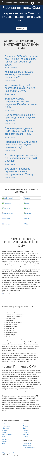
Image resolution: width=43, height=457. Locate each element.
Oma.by (4, 430)
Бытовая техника (29, 448)
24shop (4, 441)
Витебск (25, 432)
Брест (25, 428)
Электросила (6, 426)
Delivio (4, 436)
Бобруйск (26, 436)
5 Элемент (5, 428)
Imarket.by (5, 439)
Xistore (4, 432)
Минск (25, 424)
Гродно (25, 430)
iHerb (3, 443)
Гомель (25, 426)
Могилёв (26, 434)
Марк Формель (7, 434)
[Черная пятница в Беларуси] (14, 2)
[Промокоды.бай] (21, 453)
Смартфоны (27, 443)
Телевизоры (27, 445)
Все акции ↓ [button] (21, 29)
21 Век (4, 424)
